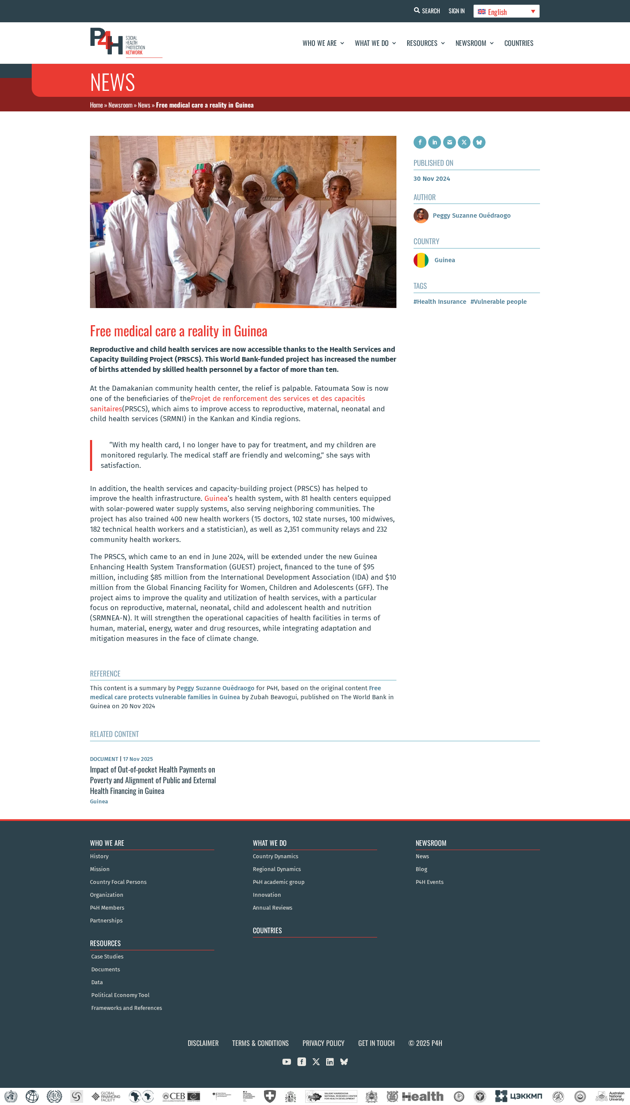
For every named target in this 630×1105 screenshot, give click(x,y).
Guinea (216, 498)
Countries (519, 43)
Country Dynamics (275, 856)
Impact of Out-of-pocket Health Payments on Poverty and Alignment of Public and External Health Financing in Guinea (153, 780)
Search (431, 10)
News (144, 104)
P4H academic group (279, 882)
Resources (422, 43)
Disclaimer (203, 1043)
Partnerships (106, 921)
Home (96, 104)
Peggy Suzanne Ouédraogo (216, 688)
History (99, 856)
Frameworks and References (126, 1008)
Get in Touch (376, 1043)
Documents (105, 970)
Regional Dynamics (277, 869)
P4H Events (430, 882)
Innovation (267, 895)
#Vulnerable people (499, 301)
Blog (421, 869)
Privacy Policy (324, 1043)
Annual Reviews (272, 908)
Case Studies (107, 957)
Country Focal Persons (118, 882)
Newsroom (471, 43)
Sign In (457, 10)
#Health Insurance (440, 301)
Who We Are (320, 43)
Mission (100, 869)
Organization (106, 895)
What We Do (372, 43)
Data (97, 982)
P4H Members (107, 908)
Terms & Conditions (260, 1043)
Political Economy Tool (120, 995)
